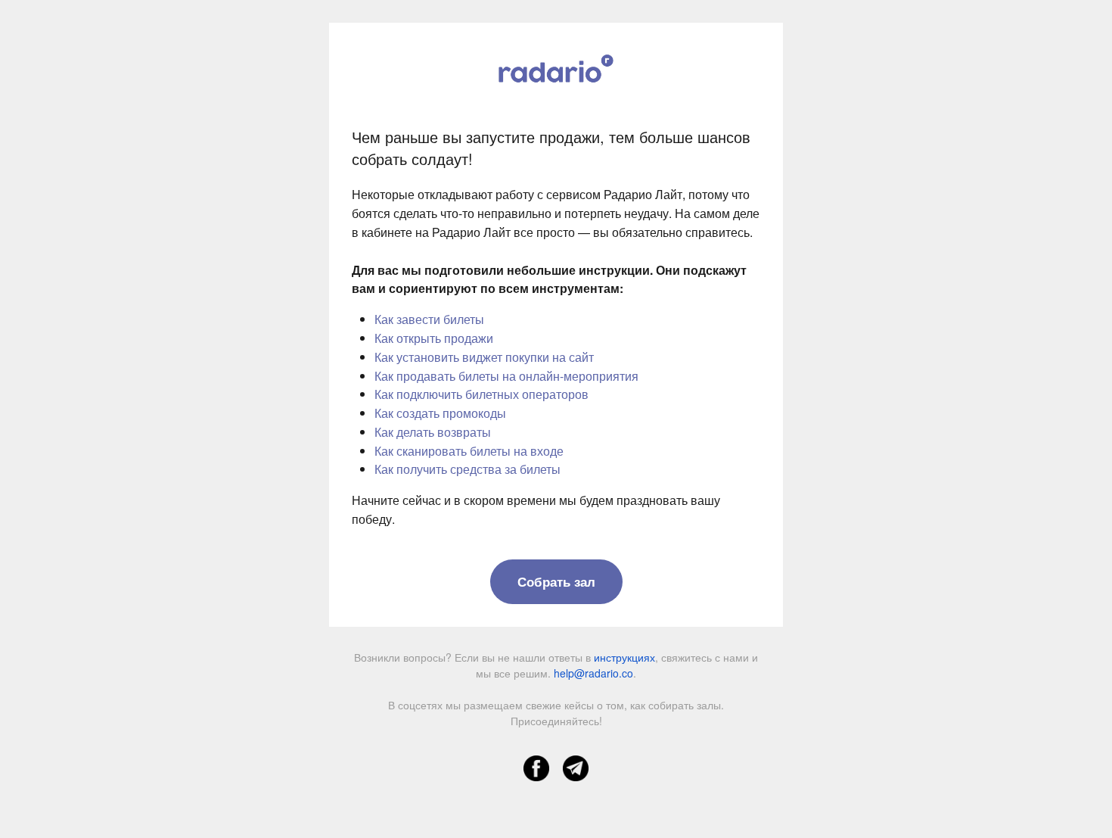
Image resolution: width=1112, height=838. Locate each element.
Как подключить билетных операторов (481, 394)
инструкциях (624, 657)
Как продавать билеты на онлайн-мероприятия (506, 376)
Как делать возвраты (432, 432)
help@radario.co (593, 673)
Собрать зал (556, 581)
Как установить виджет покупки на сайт (484, 357)
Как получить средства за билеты (467, 469)
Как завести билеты (429, 319)
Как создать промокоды (440, 413)
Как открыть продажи (433, 338)
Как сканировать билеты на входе (469, 450)
